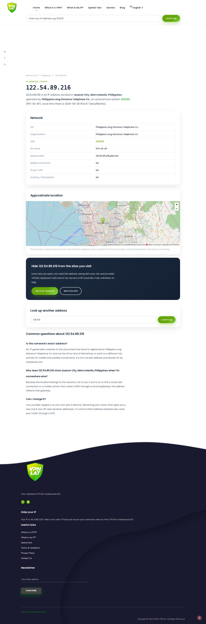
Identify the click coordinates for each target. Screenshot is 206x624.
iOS (192, 7)
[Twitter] (28, 502)
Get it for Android (44, 291)
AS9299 (125, 99)
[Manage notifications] (199, 618)
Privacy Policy (27, 553)
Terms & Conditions (30, 547)
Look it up (171, 18)
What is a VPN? (29, 532)
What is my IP (32, 75)
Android (171, 7)
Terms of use (27, 612)
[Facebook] (23, 502)
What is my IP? (28, 537)
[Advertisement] (103, 49)
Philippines (46, 75)
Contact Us (26, 558)
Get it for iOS (71, 291)
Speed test (26, 542)
